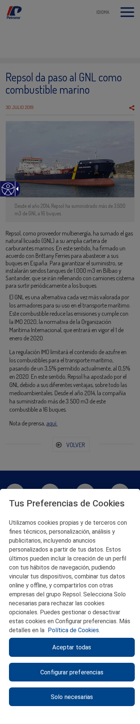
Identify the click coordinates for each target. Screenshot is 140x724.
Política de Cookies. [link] (74, 630)
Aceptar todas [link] (71, 647)
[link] (7, 192)
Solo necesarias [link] (72, 696)
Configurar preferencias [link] (71, 672)
